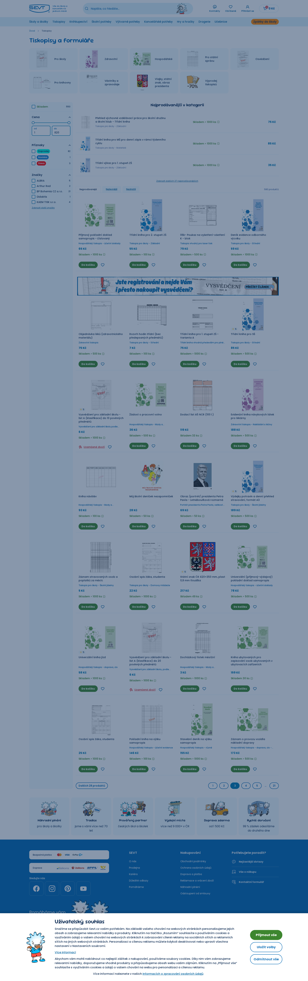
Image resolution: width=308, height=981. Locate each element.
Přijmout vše (266, 935)
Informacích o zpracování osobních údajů (173, 974)
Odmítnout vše (266, 959)
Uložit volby (266, 947)
